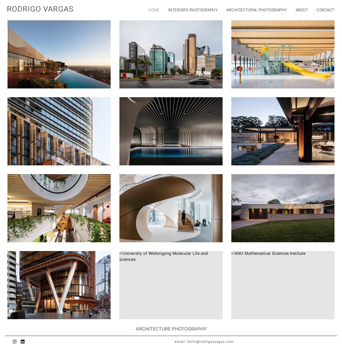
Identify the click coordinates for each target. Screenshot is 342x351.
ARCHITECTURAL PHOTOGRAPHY (256, 10)
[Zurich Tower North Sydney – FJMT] (171, 54)
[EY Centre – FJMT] (59, 285)
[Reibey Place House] (282, 208)
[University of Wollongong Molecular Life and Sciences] (171, 285)
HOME (153, 10)
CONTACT (325, 10)
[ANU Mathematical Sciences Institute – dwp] (282, 285)
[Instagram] (15, 341)
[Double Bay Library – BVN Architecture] (59, 208)
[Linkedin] (23, 341)
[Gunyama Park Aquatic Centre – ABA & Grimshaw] (282, 54)
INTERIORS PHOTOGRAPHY (193, 10)
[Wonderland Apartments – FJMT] (59, 131)
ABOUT (302, 10)
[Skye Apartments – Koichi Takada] (59, 54)
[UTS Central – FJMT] (171, 208)
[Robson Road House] (282, 131)
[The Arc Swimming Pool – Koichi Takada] (171, 131)
